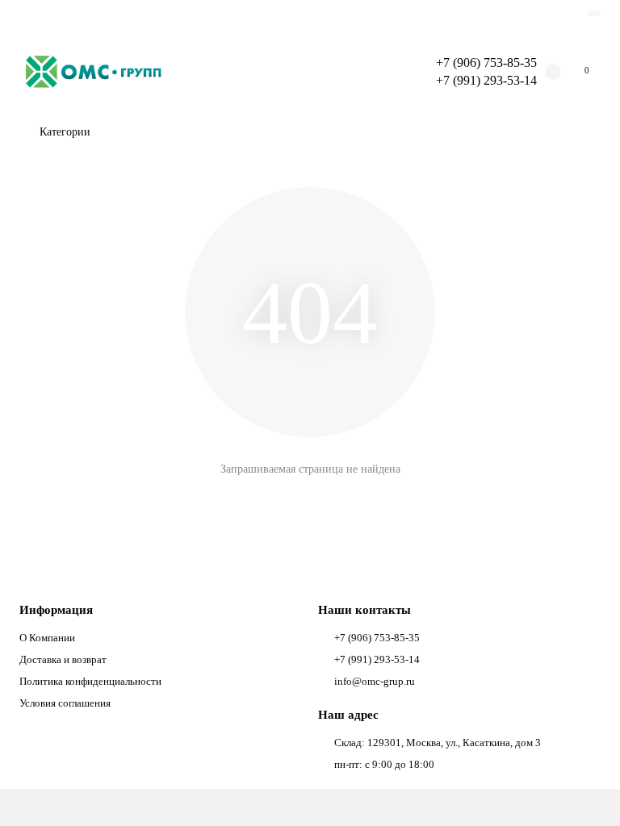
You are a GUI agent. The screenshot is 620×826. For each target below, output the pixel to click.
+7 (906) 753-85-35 (486, 62)
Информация (56, 609)
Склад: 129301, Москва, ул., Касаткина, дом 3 (437, 742)
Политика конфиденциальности (90, 681)
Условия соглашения (65, 703)
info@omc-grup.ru (374, 681)
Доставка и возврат (63, 659)
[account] (594, 13)
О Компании (47, 638)
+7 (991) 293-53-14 (377, 659)
